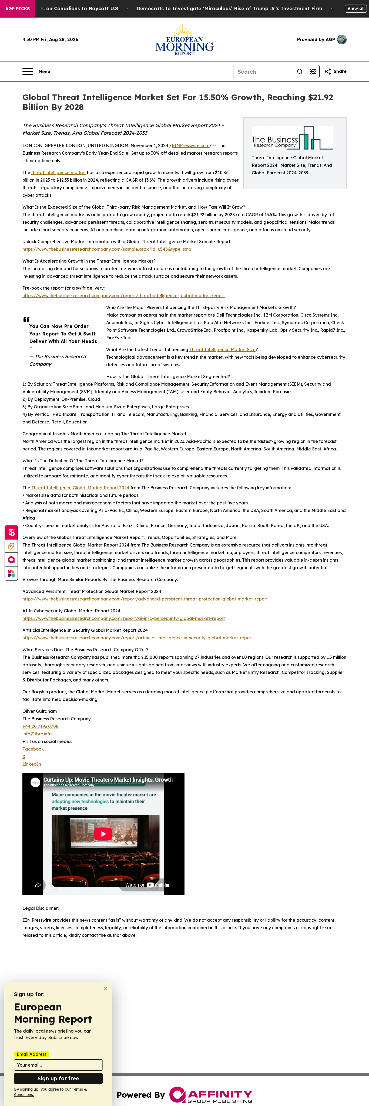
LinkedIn (31, 764)
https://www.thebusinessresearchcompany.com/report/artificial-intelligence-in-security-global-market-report (137, 637)
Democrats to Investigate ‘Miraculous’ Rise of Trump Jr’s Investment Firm (229, 8)
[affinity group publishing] (11, 559)
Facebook (33, 749)
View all (355, 8)
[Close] (105, 988)
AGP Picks (17, 8)
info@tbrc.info (37, 734)
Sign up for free (58, 1078)
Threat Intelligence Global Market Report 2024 (80, 487)
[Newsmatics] (11, 573)
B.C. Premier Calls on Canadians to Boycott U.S (59, 8)
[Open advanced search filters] (312, 71)
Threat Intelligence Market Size (222, 349)
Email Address (31, 1054)
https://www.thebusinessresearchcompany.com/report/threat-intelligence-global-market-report (123, 295)
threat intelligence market (58, 172)
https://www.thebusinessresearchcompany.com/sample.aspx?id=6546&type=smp (106, 249)
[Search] (299, 71)
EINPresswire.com (190, 145)
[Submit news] (11, 533)
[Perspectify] (11, 546)
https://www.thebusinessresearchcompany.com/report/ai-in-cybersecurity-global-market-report (123, 618)
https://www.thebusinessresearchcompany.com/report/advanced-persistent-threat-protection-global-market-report (145, 599)
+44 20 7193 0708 (40, 726)
